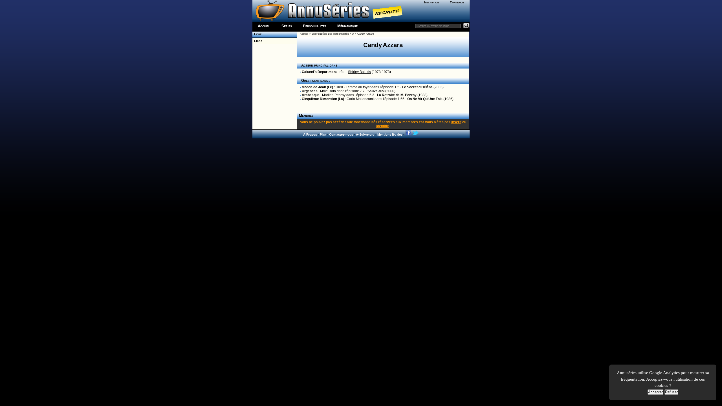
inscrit (456, 122)
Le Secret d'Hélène (417, 87)
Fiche (256, 34)
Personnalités (314, 26)
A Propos (310, 134)
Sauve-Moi (375, 91)
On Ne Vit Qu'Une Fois (425, 99)
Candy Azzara (365, 33)
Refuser (671, 392)
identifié (382, 126)
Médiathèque (347, 26)
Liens (257, 41)
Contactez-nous (341, 134)
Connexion (457, 2)
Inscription (431, 2)
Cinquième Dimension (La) (323, 99)
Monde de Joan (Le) (317, 87)
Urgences (310, 91)
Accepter (655, 392)
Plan (323, 134)
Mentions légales (389, 134)
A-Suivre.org (365, 134)
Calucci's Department (319, 72)
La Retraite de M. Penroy (397, 95)
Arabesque (311, 95)
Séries (286, 26)
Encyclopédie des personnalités (330, 33)
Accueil (264, 26)
